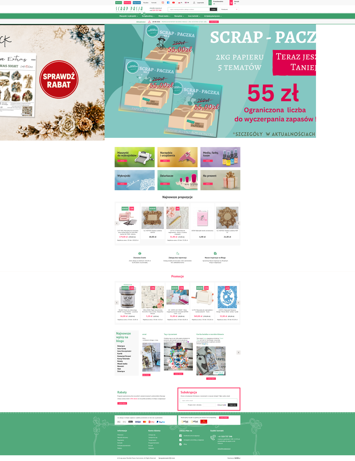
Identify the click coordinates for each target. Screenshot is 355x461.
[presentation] (117, 223)
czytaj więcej (122, 403)
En (188, 2)
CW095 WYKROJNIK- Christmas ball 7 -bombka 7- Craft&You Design (177, 231)
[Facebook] (168, 2)
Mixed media (163, 16)
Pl (181, 2)
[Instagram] (163, 2)
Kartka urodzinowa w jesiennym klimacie (155, 335)
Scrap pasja (129, 9)
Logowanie (200, 3)
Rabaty (119, 448)
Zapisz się (232, 405)
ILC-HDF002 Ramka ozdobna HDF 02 (152, 231)
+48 (155, 10)
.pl (237, 458)
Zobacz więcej (139, 259)
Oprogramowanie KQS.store (167, 458)
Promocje (127, 3)
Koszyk (150, 445)
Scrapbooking (147, 16)
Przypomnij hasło (153, 443)
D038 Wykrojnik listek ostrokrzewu (128, 231)
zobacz (135, 157)
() (218, 2)
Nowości (118, 3)
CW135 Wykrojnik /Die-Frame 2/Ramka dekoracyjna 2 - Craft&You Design (177, 311)
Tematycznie (125, 20)
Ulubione (151, 448)
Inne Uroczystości (124, 351)
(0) (236, 2)
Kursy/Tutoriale (123, 359)
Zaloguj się (151, 435)
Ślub (119, 369)
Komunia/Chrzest (124, 356)
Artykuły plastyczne (212, 16)
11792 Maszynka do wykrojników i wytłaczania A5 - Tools (127, 311)
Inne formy (121, 348)
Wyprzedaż (136, 3)
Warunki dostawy (122, 437)
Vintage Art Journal (183, 334)
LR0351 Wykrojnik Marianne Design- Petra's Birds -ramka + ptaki (153, 311)
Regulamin (120, 440)
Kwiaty (120, 361)
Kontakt (154, 3)
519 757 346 (225, 436)
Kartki (119, 353)
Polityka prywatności (123, 445)
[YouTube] (173, 2)
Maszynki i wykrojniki (128, 16)
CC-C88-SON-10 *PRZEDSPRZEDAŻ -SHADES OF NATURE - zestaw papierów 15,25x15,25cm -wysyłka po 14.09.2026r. (227, 313)
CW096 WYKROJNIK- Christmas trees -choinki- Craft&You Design (202, 231)
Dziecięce (121, 346)
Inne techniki (193, 16)
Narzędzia (178, 16)
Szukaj (213, 9)
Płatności (120, 435)
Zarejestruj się (152, 437)
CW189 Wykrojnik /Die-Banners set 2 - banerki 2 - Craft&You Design (227, 231)
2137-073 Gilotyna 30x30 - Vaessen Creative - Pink (202, 311)
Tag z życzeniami (215, 334)
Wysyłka (145, 3)
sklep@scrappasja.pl (156, 8)
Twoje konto (152, 440)
